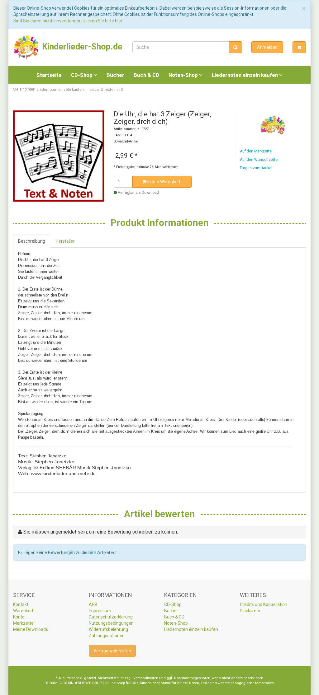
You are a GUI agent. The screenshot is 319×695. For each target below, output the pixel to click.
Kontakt (20, 604)
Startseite (49, 75)
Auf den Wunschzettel (259, 159)
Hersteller (65, 241)
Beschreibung (31, 241)
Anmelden (267, 47)
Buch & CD (146, 75)
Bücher (115, 75)
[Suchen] (235, 47)
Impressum (100, 610)
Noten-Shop (184, 75)
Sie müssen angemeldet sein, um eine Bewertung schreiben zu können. (100, 532)
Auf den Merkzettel (256, 151)
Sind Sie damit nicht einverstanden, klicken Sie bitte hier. (68, 20)
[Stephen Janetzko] (272, 125)
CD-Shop (82, 75)
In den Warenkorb (164, 181)
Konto (19, 616)
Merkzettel (24, 623)
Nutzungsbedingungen (111, 623)
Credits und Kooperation (263, 604)
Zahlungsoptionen (107, 635)
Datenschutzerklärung (111, 616)
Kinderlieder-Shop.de (81, 47)
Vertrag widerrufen (112, 650)
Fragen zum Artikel (256, 168)
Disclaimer (250, 610)
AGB (93, 604)
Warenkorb (24, 610)
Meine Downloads (30, 629)
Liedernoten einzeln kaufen (245, 75)
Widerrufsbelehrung (108, 629)
